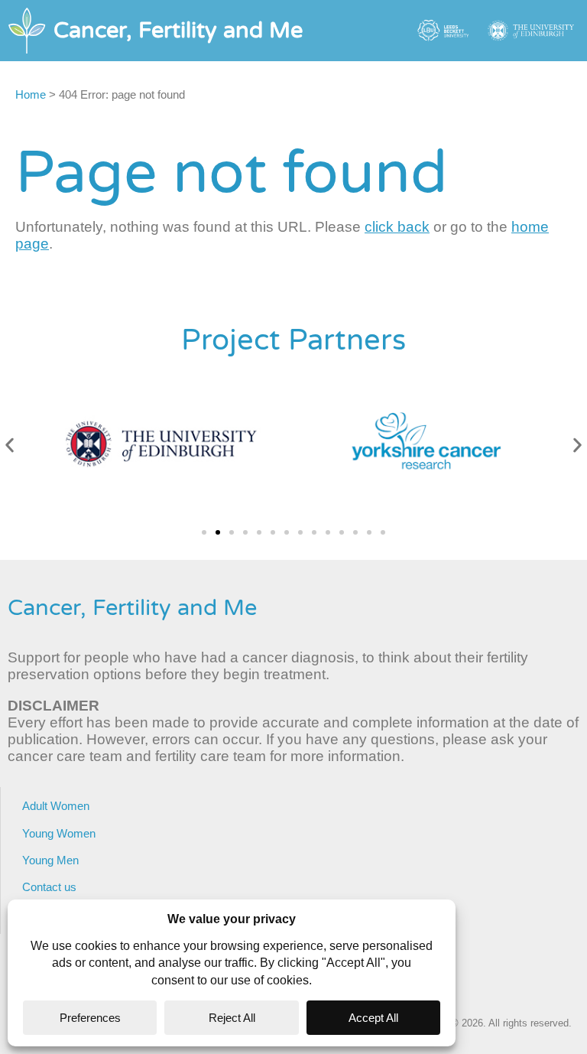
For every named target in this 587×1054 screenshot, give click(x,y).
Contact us (49, 886)
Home (30, 94)
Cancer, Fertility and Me (132, 608)
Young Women (59, 833)
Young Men (50, 860)
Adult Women (55, 805)
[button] (9, 445)
